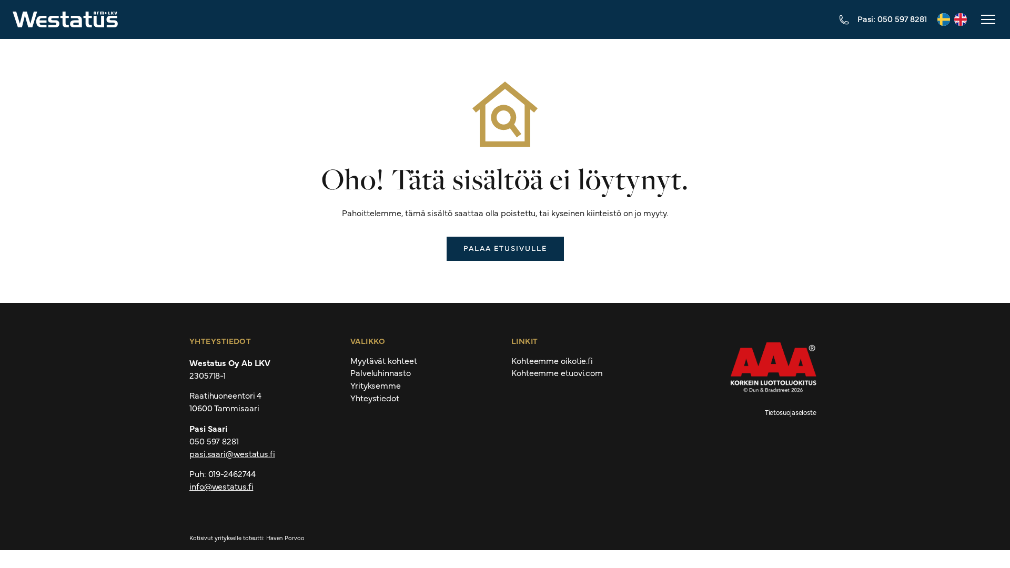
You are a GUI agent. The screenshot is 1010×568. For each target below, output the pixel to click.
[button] (987, 19)
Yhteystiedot (374, 398)
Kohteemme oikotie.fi (552, 361)
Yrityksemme (375, 385)
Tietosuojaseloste (790, 412)
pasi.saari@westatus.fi (232, 453)
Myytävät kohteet (383, 361)
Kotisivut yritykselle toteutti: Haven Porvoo (247, 537)
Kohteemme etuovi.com (557, 373)
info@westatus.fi (221, 486)
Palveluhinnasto (380, 373)
